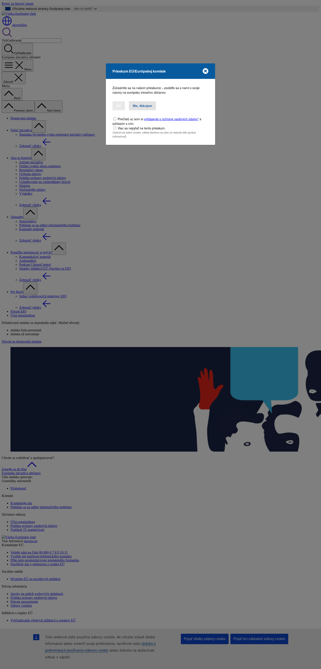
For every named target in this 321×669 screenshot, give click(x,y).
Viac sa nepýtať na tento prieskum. (142, 128)
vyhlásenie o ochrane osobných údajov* (171, 119)
